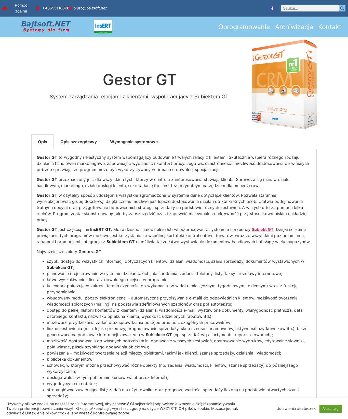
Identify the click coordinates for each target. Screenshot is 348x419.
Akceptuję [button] (331, 409)
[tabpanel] (174, 282)
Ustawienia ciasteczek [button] (296, 408)
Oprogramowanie (244, 27)
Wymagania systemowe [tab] (134, 141)
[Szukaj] (342, 8)
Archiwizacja (294, 27)
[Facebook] (272, 8)
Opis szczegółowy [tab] (78, 141)
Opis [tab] (42, 141)
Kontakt (329, 27)
